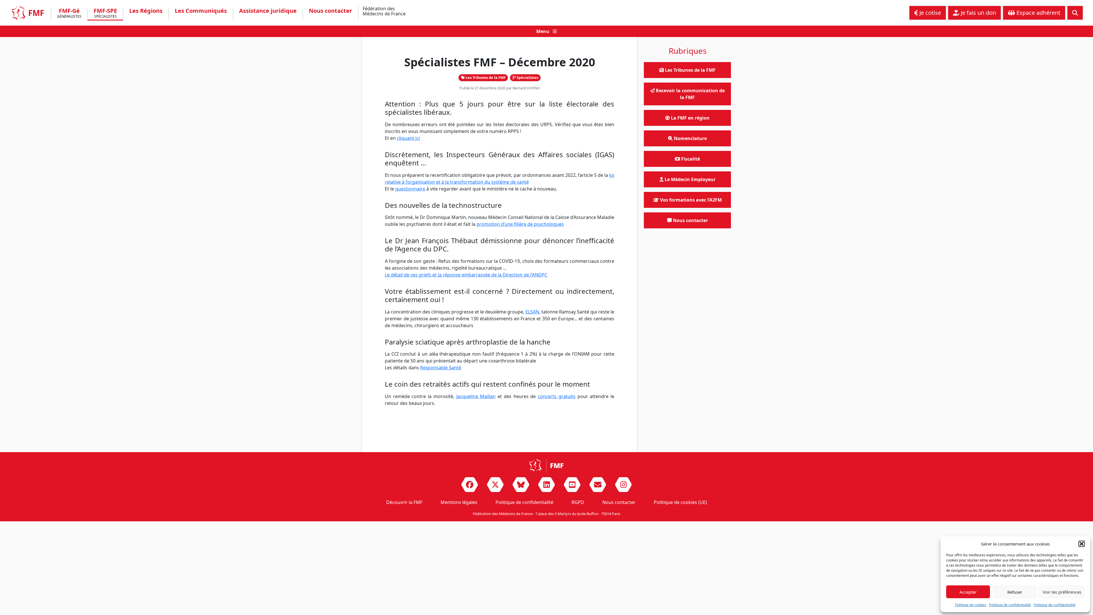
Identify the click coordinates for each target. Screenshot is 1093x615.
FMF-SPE (105, 13)
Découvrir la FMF (404, 502)
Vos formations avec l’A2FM (690, 200)
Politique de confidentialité (1010, 604)
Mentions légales (459, 502)
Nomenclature (690, 138)
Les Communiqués (201, 10)
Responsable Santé (440, 367)
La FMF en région (690, 118)
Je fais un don (977, 13)
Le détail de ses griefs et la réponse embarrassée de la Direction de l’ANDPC (466, 275)
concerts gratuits (557, 396)
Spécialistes (527, 77)
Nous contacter (330, 10)
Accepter (968, 592)
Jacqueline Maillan (476, 396)
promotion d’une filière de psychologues (520, 224)
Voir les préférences (1062, 592)
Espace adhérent (1037, 13)
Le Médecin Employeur (689, 179)
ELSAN (532, 312)
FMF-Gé (69, 13)
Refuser (1014, 592)
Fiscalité (690, 159)
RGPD (578, 502)
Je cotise (929, 13)
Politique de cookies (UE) (680, 502)
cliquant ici (408, 138)
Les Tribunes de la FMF (485, 77)
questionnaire (410, 189)
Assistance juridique (268, 10)
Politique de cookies (970, 604)
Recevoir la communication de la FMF (690, 94)
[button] (1081, 544)
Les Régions (146, 10)
